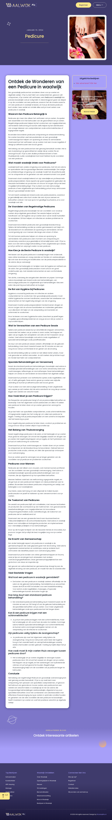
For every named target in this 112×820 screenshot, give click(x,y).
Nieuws (39, 784)
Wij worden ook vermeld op (78, 792)
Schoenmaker (11, 777)
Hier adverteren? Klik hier (86, 83)
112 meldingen (42, 788)
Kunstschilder (10, 781)
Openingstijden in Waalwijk (46, 781)
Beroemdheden (42, 792)
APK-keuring (10, 784)
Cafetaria (9, 796)
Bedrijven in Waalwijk (44, 803)
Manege (9, 788)
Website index (73, 788)
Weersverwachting (44, 796)
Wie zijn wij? (72, 777)
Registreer (72, 781)
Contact (71, 784)
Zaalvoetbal (10, 792)
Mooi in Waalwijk (43, 799)
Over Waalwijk (42, 777)
